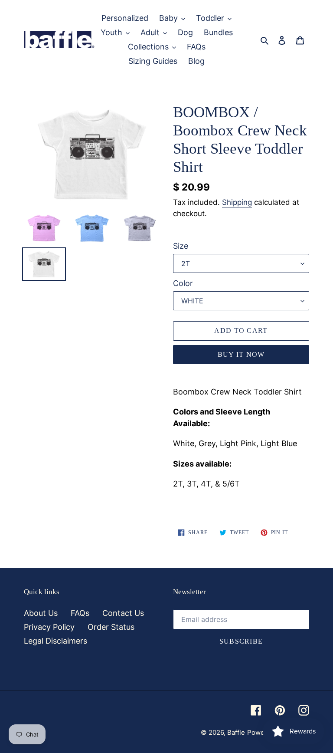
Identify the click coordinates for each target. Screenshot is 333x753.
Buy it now (241, 354)
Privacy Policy (49, 626)
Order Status (111, 626)
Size (180, 245)
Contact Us (123, 613)
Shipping (237, 202)
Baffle (236, 732)
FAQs (80, 613)
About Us (41, 613)
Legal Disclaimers (55, 640)
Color (183, 283)
